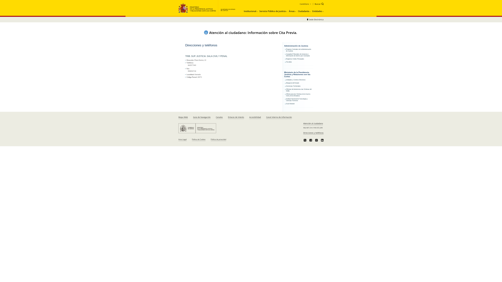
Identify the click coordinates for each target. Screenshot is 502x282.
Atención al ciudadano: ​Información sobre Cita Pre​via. (253, 32)
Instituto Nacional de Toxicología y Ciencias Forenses (297, 99)
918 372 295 (318, 128)
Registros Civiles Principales (295, 59)
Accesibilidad (255, 117)
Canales (219, 117)
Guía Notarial (290, 103)
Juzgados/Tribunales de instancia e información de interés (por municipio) (298, 55)
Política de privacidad (218, 139)
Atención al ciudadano (313, 123)
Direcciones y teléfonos (313, 133)
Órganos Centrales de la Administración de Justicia (298, 50)
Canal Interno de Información (279, 117)
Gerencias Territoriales (293, 86)
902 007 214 (307, 128)
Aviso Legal (182, 139)
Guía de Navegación (202, 117)
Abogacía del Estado (292, 83)
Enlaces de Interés (236, 117)
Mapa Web (183, 117)
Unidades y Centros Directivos (296, 80)
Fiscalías (289, 62)
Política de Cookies (199, 139)
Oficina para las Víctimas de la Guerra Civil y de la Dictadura (298, 94)
